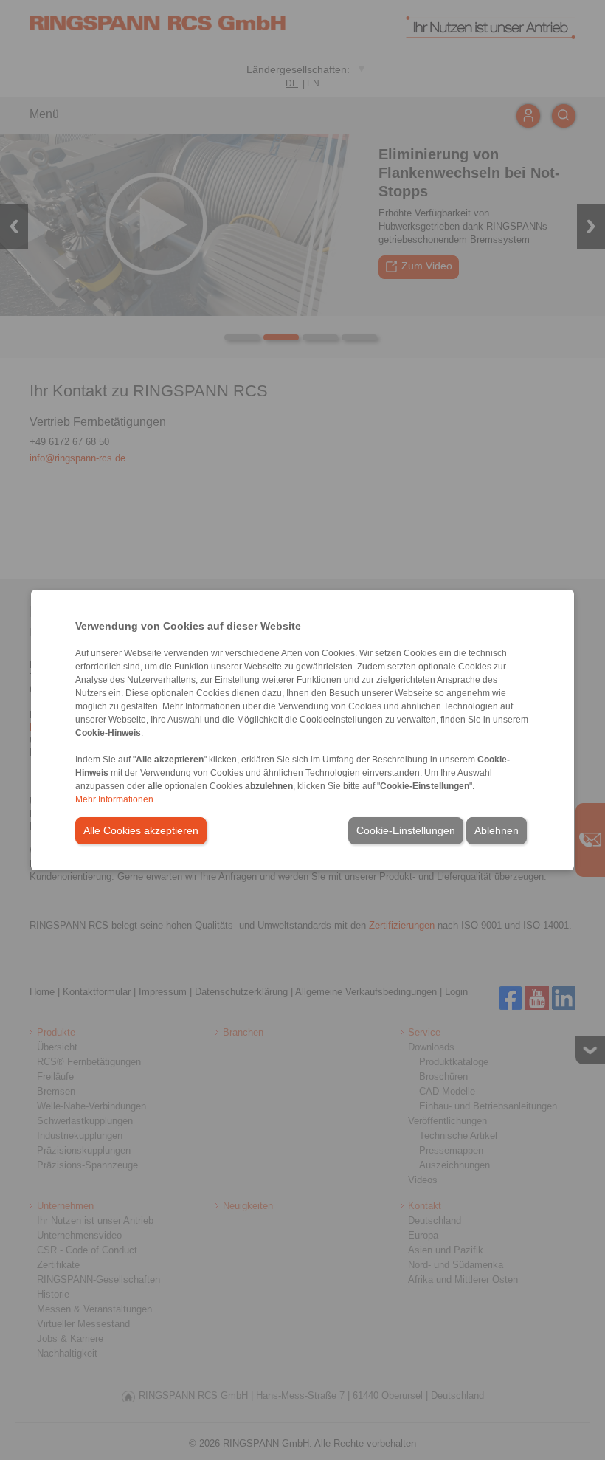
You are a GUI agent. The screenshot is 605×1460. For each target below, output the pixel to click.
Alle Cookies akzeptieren (140, 830)
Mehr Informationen (114, 799)
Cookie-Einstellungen (405, 830)
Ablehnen (496, 830)
